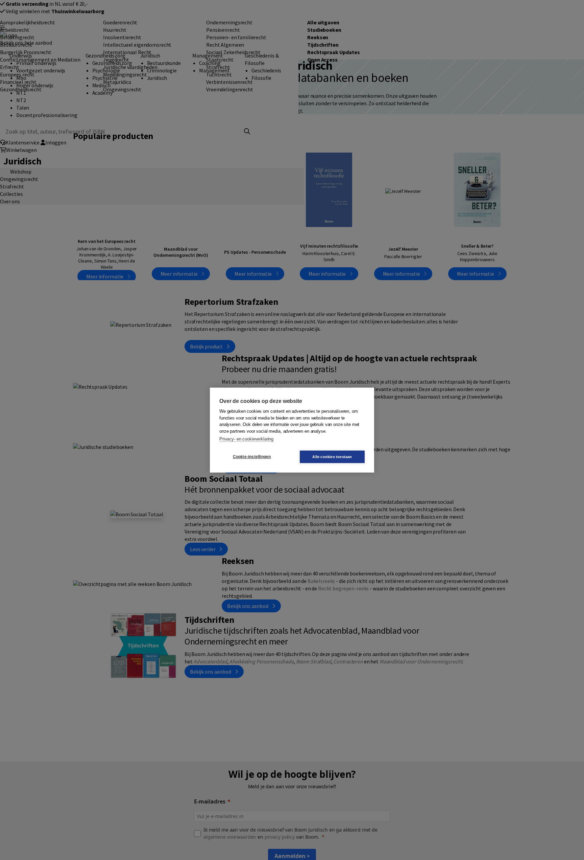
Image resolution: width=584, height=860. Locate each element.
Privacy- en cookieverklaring (246, 439)
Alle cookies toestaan (332, 456)
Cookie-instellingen (252, 456)
